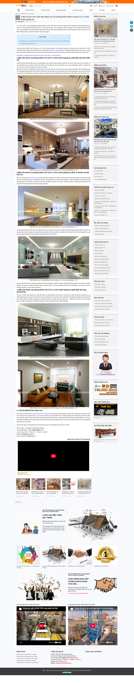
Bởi (16, 21)
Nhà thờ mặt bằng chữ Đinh (101, 273)
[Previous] (16, 488)
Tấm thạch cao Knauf (100, 289)
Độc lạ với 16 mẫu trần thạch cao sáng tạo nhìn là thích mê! (105, 47)
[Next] (90, 488)
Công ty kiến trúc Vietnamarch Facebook (27, 654)
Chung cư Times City (100, 195)
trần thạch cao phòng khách (57, 50)
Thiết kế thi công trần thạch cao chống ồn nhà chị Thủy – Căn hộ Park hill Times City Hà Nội (105, 103)
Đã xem (103, 5)
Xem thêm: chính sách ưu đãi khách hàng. (78, 593)
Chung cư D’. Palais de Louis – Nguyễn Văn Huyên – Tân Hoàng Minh (105, 211)
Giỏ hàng (94, 5)
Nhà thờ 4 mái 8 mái (100, 244)
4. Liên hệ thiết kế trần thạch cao (27, 43)
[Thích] (25, 21)
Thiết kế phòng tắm (99, 234)
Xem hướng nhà (99, 176)
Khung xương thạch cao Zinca (102, 322)
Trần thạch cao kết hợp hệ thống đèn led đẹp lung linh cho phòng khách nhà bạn (105, 108)
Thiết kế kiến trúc (30, 10)
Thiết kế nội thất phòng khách (102, 225)
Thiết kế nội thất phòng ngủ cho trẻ (103, 231)
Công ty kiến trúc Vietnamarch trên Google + (27, 658)
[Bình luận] (29, 21)
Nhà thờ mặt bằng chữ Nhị (101, 262)
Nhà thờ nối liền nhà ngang (101, 265)
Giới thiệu (102, 10)
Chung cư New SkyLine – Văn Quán (104, 193)
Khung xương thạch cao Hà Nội (102, 325)
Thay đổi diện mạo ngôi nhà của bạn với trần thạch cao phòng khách (42, 55)
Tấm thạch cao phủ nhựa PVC (102, 309)
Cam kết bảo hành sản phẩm (101, 566)
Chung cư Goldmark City (101, 215)
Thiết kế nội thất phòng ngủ (101, 228)
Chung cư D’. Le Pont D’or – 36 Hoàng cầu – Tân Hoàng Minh (105, 206)
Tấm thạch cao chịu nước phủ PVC (103, 303)
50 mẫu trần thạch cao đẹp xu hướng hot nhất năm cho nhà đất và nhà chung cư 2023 (105, 156)
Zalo (131, 26)
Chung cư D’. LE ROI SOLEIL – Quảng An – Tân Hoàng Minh (105, 202)
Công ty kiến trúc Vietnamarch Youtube (26, 660)
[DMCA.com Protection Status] (67, 673)
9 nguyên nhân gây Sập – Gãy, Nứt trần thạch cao (104, 56)
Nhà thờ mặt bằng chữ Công (102, 270)
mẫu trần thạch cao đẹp (32, 177)
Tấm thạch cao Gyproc (100, 287)
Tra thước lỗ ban (99, 170)
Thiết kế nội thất (45, 10)
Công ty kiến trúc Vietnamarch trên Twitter (27, 656)
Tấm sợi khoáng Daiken (101, 344)
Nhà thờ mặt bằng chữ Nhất (102, 259)
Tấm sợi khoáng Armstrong (101, 336)
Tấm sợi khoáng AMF (100, 339)
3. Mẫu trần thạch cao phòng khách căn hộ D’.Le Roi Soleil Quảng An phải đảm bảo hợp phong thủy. (44, 41)
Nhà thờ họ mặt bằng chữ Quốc (102, 267)
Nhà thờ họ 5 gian (99, 250)
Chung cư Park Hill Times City (102, 198)
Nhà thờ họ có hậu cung (101, 256)
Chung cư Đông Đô (99, 190)
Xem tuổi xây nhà (99, 173)
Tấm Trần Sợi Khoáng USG (101, 342)
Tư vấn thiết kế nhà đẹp (101, 179)
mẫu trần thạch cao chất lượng (41, 413)
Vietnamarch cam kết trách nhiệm (76, 566)
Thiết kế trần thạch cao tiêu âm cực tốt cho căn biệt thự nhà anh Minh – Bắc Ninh (105, 147)
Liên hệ (113, 10)
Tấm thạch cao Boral (100, 284)
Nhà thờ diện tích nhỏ (100, 247)
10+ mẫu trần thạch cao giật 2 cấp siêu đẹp (105, 51)
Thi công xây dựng (78, 10)
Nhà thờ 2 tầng (98, 253)
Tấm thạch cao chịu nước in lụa (102, 300)
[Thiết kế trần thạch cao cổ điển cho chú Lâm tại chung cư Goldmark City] (105, 77)
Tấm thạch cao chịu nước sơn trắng (103, 306)
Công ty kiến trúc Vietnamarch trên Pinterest (27, 662)
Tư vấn (91, 10)
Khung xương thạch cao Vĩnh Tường (104, 319)
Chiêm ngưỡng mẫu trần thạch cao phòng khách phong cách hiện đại (104, 97)
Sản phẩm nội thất (61, 10)
